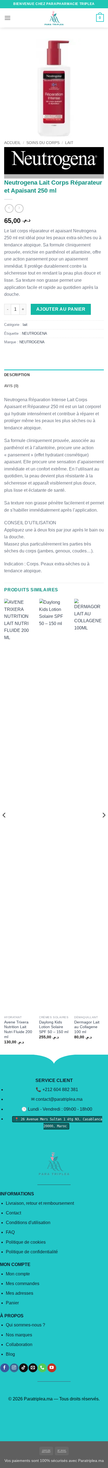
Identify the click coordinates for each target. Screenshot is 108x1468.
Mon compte (18, 1274)
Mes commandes (22, 1283)
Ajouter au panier (61, 309)
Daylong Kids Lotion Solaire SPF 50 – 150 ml (53, 1027)
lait (69, 143)
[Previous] (4, 826)
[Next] (103, 826)
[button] (7, 18)
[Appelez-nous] (42, 1367)
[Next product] (9, 208)
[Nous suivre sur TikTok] (23, 1367)
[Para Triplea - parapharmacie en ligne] (54, 18)
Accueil (12, 143)
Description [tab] (17, 375)
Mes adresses (19, 1293)
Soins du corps (43, 143)
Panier (12, 1303)
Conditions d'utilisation (28, 1222)
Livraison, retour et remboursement (40, 1203)
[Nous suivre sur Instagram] (14, 1367)
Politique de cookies (26, 1242)
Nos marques (19, 1335)
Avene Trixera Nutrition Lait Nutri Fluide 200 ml (18, 1029)
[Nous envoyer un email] (33, 1367)
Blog (10, 1354)
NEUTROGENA (34, 333)
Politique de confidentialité (32, 1251)
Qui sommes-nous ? (25, 1325)
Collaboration (19, 1344)
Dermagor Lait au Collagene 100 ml (86, 1027)
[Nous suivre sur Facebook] (4, 1367)
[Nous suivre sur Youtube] (51, 1367)
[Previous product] (19, 208)
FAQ (10, 1232)
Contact (13, 1213)
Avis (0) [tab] (11, 386)
